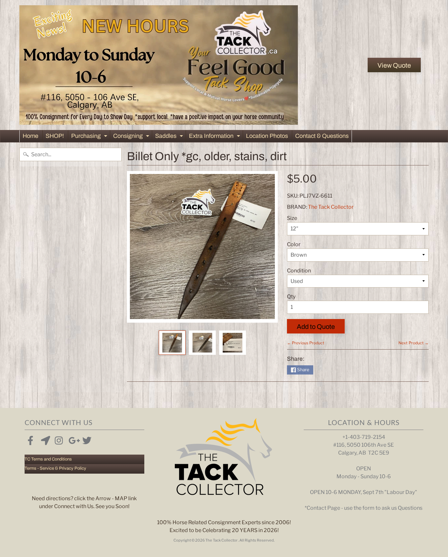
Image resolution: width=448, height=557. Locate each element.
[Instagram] (58, 439)
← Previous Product (305, 342)
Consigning (132, 137)
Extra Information (215, 137)
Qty (291, 296)
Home (30, 136)
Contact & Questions (322, 136)
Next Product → (413, 342)
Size (292, 218)
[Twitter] (86, 439)
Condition (299, 271)
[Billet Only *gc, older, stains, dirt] (172, 343)
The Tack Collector (331, 207)
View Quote (394, 65)
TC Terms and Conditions (48, 459)
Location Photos (267, 136)
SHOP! (55, 136)
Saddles (170, 137)
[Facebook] (30, 439)
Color (293, 244)
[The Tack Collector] (158, 65)
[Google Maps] (44, 439)
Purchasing (90, 137)
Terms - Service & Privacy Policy (55, 468)
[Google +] (72, 439)
